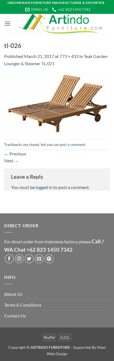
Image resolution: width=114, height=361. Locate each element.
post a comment (72, 144)
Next (11, 160)
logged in (44, 187)
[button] (7, 23)
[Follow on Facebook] (9, 258)
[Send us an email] (39, 258)
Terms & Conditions (23, 304)
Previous (15, 153)
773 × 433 (69, 56)
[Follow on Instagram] (19, 258)
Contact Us (15, 315)
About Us (13, 294)
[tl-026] (57, 102)
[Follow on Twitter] (29, 258)
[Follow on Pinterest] (49, 258)
